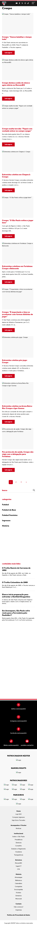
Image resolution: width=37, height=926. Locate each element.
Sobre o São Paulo (18, 836)
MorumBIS (18, 863)
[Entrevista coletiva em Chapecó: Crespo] (17, 171)
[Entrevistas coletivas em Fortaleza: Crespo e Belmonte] (17, 263)
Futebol (5, 505)
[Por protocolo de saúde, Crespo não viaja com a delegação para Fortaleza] (17, 450)
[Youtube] (16, 3)
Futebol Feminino (9, 515)
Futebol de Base (9, 510)
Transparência (18, 855)
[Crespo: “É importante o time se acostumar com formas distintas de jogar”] (17, 310)
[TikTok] (28, 3)
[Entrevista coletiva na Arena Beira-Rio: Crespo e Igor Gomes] (17, 403)
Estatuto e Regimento (18, 849)
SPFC (4, 4)
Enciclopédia (18, 889)
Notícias (18, 828)
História (5, 526)
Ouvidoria (18, 852)
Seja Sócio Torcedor (18, 820)
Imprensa (19, 910)
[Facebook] (19, 3)
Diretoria (18, 843)
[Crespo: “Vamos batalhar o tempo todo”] (17, 34)
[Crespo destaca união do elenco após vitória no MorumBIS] (17, 80)
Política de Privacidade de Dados (18, 915)
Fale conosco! (18, 907)
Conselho (18, 846)
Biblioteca (18, 880)
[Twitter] (22, 3)
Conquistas (18, 886)
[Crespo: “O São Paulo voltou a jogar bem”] (17, 217)
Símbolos (18, 896)
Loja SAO (19, 814)
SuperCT (18, 866)
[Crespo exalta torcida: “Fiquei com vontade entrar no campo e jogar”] (17, 125)
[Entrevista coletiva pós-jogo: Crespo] (17, 357)
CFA (18, 869)
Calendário (18, 883)
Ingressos (6, 520)
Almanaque (18, 877)
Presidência (18, 840)
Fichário (18, 892)
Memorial (18, 899)
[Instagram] (25, 3)
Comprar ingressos (18, 817)
